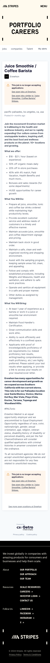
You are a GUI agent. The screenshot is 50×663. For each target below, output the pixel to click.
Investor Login (29, 596)
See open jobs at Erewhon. (24, 91)
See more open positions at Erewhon (25, 506)
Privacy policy (18, 534)
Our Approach (28, 574)
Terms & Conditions (32, 655)
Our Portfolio (28, 569)
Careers (25, 591)
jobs (4, 48)
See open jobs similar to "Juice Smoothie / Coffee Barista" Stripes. (25, 98)
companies (16, 48)
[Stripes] (10, 6)
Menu (43, 6)
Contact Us (26, 600)
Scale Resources (30, 587)
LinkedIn (25, 609)
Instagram (26, 617)
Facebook (26, 613)
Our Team (25, 578)
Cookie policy (31, 534)
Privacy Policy (15, 655)
